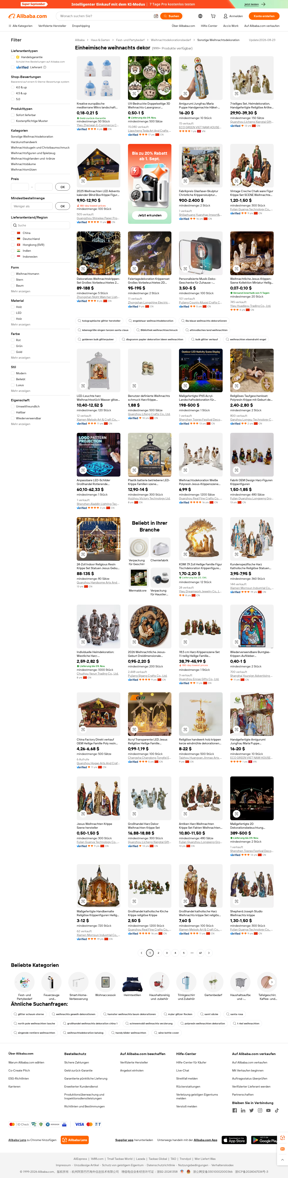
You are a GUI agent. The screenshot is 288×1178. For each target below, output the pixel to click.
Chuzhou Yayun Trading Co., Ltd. (97, 673)
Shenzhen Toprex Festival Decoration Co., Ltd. (201, 419)
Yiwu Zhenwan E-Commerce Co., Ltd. (98, 125)
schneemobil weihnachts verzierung (151, 1023)
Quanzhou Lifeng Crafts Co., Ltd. (149, 414)
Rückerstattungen (188, 1086)
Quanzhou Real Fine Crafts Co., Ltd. (201, 498)
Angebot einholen (132, 1070)
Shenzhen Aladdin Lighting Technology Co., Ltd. (98, 504)
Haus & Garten (100, 40)
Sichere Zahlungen (76, 1062)
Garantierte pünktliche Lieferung (85, 1078)
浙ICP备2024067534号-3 (251, 1171)
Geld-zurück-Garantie (78, 1070)
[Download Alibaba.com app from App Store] (234, 1140)
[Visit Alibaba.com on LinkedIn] (243, 1110)
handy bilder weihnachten (131, 1032)
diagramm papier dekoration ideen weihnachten (154, 339)
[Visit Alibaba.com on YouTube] (268, 1110)
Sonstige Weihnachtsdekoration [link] (218, 40)
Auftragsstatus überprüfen (249, 1078)
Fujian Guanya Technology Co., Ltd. (252, 209)
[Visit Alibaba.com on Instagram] (259, 1110)
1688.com (97, 1158)
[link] (282, 1137)
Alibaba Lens (17, 1140)
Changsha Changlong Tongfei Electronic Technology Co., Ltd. (150, 757)
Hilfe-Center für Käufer (191, 1062)
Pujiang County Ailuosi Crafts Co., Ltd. (201, 302)
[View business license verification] (182, 1172)
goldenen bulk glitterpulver (98, 339)
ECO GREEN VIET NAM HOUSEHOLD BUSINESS (201, 127)
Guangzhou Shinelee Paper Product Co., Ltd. (98, 218)
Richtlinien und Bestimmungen (84, 1106)
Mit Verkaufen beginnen (248, 1070)
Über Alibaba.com (20, 1053)
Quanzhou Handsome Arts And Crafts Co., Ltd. (98, 582)
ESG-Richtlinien (18, 1078)
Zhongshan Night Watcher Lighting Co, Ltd (98, 297)
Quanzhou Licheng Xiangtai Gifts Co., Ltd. (252, 121)
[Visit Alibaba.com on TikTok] (276, 1110)
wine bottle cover (168, 1032)
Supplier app (124, 1140)
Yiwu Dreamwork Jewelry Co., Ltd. (201, 591)
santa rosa (236, 1014)
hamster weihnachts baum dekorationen (132, 1014)
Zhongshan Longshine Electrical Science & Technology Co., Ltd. (150, 302)
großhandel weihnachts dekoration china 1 (92, 1023)
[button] (156, 16)
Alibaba (80, 40)
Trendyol (185, 1158)
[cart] (214, 16)
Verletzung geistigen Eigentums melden (197, 1096)
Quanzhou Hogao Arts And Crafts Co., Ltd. (98, 763)
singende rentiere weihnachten (36, 1032)
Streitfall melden (187, 1078)
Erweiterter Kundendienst (81, 1086)
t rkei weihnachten (248, 1023)
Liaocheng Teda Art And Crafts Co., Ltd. (150, 130)
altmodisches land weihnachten (208, 330)
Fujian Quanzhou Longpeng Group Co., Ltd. (252, 498)
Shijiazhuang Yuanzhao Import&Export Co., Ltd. (201, 214)
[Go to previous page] (141, 953)
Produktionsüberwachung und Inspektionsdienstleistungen (84, 1096)
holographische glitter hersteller (101, 320)
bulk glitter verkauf (206, 339)
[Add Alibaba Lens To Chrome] (75, 1140)
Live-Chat (182, 1070)
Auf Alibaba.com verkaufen (249, 1062)
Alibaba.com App (205, 1140)
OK (63, 187)
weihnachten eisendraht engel (248, 339)
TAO (173, 1158)
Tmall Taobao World (119, 1158)
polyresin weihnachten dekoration (205, 1023)
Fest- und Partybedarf (130, 40)
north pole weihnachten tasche (36, 1023)
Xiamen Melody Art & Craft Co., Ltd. (98, 419)
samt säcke (211, 1014)
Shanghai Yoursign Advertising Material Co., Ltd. (252, 675)
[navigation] (40, 497)
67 (200, 952)
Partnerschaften (243, 1094)
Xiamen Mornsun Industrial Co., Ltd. (252, 588)
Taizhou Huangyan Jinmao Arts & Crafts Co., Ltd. (201, 757)
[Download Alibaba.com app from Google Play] (265, 1140)
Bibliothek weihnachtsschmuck (159, 330)
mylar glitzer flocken (180, 1014)
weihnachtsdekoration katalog (85, 1032)
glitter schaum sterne (31, 1014)
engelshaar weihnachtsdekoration (153, 320)
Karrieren (14, 1086)
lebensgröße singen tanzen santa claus (105, 330)
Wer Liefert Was (205, 1158)
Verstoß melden (186, 1106)
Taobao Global (158, 1158)
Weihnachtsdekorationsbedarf (171, 40)
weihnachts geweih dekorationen (75, 1014)
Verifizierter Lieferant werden (251, 1086)
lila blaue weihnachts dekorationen (206, 320)
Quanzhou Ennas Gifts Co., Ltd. (199, 679)
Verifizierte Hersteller (134, 1062)
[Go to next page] (209, 953)
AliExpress (80, 1158)
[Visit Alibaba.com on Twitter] (251, 1110)
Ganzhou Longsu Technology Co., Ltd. (252, 419)
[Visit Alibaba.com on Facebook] (234, 1110)
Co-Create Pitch (19, 1070)
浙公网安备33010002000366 (213, 1171)
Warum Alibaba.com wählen (26, 1062)
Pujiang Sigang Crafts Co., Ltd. (147, 675)
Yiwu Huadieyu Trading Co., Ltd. (250, 305)
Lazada (140, 1158)
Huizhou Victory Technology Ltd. (149, 498)
